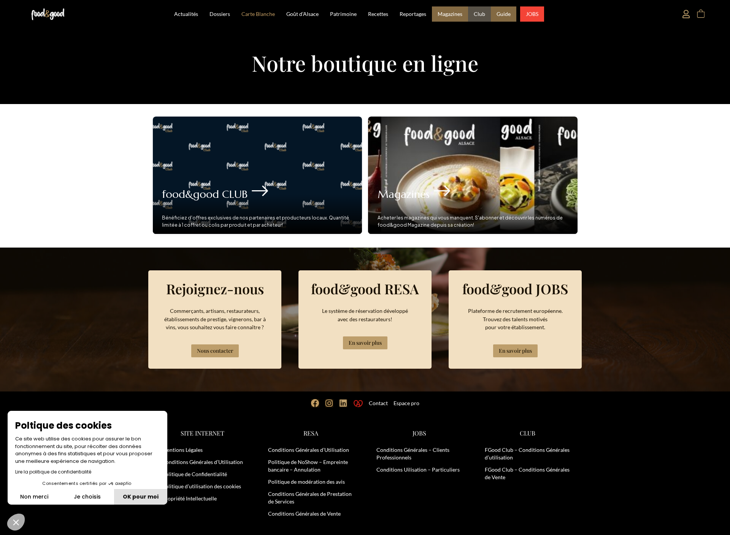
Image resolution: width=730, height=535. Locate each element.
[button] (16, 522)
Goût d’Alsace (302, 14)
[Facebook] (315, 403)
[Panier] (700, 14)
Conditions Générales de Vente (304, 513)
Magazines (450, 14)
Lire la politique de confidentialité (53, 472)
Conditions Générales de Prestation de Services (310, 498)
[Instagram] (329, 403)
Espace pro (406, 403)
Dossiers (219, 14)
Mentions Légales (182, 450)
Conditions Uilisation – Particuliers (418, 469)
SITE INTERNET (202, 433)
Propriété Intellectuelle (189, 498)
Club (479, 14)
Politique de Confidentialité (194, 474)
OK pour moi (141, 496)
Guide (504, 14)
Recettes (378, 14)
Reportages (413, 14)
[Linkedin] (343, 403)
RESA (310, 433)
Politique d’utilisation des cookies (201, 486)
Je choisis (87, 496)
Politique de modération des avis (306, 481)
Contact (378, 403)
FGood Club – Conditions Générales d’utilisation (527, 454)
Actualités (186, 14)
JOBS (532, 14)
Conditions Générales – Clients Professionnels (412, 454)
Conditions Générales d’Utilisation (202, 462)
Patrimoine (343, 14)
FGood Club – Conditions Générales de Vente (527, 473)
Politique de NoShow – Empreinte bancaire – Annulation (308, 466)
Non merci (34, 496)
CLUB (527, 433)
